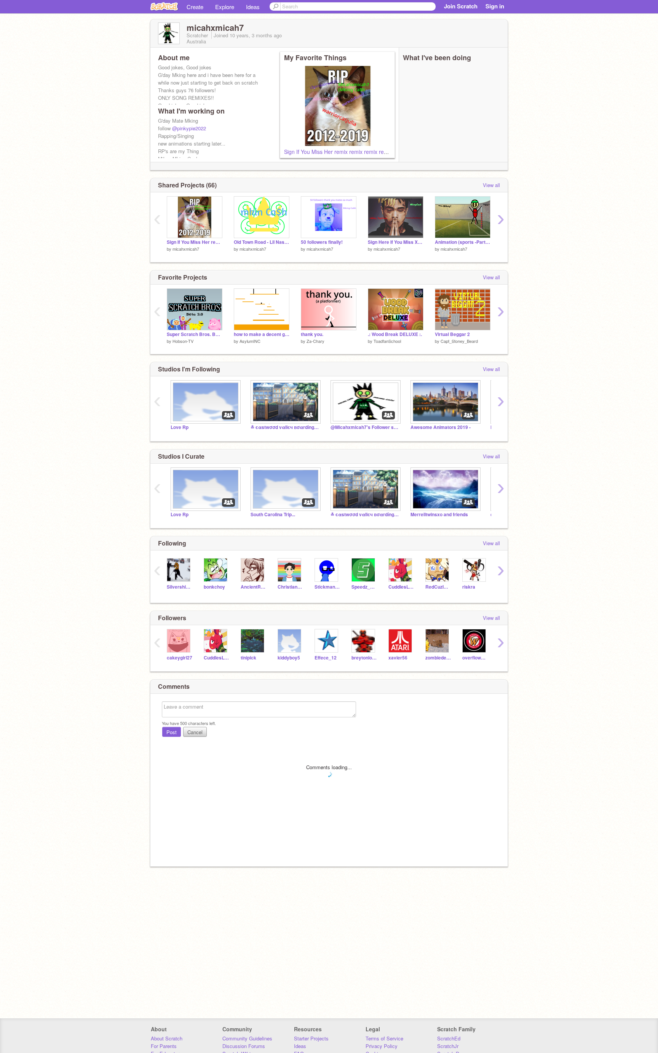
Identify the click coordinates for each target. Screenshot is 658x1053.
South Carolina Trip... (273, 514)
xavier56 (397, 658)
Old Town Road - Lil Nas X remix (261, 242)
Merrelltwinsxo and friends (439, 514)
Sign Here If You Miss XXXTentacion (395, 242)
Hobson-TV (182, 341)
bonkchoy (214, 587)
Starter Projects (311, 1038)
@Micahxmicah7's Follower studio (365, 427)
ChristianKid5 (290, 587)
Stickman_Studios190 (327, 587)
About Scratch (166, 1038)
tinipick (248, 658)
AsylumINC (250, 341)
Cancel (195, 732)
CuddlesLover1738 (401, 587)
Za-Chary (315, 341)
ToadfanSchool (387, 341)
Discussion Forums (243, 1046)
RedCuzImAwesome (438, 587)
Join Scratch (461, 6)
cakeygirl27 (179, 658)
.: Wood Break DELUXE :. (395, 334)
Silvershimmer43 (179, 587)
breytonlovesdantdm (364, 658)
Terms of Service (384, 1038)
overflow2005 (475, 658)
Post (171, 732)
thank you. (312, 334)
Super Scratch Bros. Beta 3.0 (194, 334)
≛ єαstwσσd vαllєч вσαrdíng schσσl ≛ (285, 427)
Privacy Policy (382, 1046)
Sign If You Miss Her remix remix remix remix (338, 151)
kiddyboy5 (289, 658)
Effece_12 (326, 658)
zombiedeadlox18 (438, 658)
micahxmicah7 (185, 249)
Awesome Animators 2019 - (440, 427)
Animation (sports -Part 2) (462, 242)
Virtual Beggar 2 (452, 334)
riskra (468, 587)
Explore (224, 7)
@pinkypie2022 (189, 128)
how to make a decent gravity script (261, 334)
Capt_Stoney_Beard (459, 341)
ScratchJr (447, 1046)
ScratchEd (448, 1038)
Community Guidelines (247, 1038)
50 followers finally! (322, 242)
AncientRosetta (253, 587)
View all (491, 185)
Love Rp (179, 427)
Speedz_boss (364, 587)
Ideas (253, 7)
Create (195, 7)
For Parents (164, 1046)
